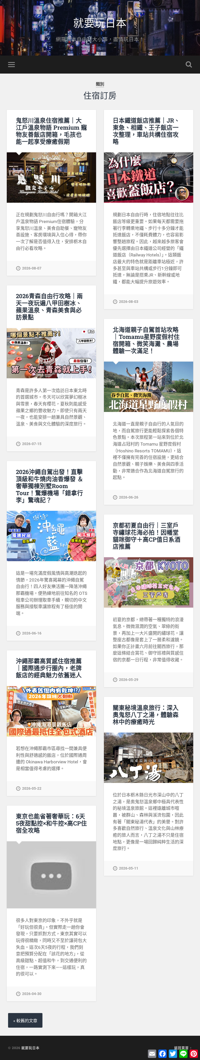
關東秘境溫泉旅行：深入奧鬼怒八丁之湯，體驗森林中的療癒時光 (146, 715)
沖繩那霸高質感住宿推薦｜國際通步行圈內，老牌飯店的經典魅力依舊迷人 (49, 668)
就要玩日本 (100, 22)
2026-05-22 (31, 788)
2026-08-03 (128, 302)
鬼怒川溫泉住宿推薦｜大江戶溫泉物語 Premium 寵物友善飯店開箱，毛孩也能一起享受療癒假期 (51, 130)
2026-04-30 (31, 994)
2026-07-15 (31, 444)
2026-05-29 (128, 680)
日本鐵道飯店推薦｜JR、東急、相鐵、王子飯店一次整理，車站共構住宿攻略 (146, 130)
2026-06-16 (31, 633)
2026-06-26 (128, 497)
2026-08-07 (31, 268)
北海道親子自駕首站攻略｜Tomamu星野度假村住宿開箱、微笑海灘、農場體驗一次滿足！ (146, 340)
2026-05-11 (128, 868)
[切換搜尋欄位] (189, 64)
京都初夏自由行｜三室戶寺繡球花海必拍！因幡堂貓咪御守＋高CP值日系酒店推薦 (146, 535)
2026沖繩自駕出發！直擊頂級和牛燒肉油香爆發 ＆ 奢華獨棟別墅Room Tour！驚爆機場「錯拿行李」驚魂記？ (49, 486)
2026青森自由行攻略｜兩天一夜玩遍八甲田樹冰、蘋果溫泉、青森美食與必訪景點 (49, 306)
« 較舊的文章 (25, 1020)
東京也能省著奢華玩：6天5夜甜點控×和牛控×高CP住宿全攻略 (51, 823)
